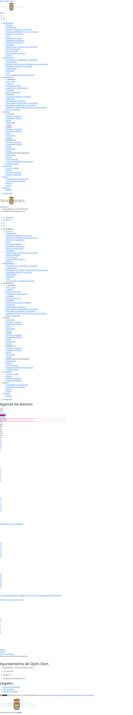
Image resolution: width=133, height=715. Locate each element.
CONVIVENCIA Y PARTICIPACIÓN (17, 88)
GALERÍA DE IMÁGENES (14, 175)
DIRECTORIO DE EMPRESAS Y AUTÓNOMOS (21, 105)
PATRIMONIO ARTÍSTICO (14, 118)
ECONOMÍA (10, 90)
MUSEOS (9, 125)
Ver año (2, 413)
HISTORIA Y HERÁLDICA (14, 116)
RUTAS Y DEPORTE (12, 160)
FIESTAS (8, 121)
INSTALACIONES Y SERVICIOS (15, 101)
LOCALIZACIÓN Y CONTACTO (15, 53)
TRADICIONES (10, 123)
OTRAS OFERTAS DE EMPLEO (15, 181)
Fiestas (2, 652)
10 (1, 498)
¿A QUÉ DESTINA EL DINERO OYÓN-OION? (20, 75)
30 (1, 446)
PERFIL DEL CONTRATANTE (15, 43)
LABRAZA (9, 190)
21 (1, 552)
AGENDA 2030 (7, 193)
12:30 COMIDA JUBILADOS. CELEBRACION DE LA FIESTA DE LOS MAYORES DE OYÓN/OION (30, 596)
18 (1, 546)
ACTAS (8, 36)
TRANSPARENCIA (8, 58)
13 (1, 505)
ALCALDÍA (9, 25)
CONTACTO (4, 207)
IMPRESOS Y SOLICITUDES (15, 34)
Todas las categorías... (7, 654)
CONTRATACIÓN (11, 62)
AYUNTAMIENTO (8, 23)
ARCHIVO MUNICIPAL (13, 49)
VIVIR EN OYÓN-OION (13, 86)
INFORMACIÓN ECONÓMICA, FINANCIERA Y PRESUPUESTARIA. (27, 64)
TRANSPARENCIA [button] (8, 264)
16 (1, 511)
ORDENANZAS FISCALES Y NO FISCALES (19, 66)
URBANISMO (10, 45)
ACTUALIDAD (7, 166)
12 (1, 502)
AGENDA (9, 170)
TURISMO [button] (6, 318)
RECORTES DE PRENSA (13, 173)
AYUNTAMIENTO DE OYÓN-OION (17, 179)
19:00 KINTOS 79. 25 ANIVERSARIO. (12, 524)
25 (1, 576)
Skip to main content (7, 1)
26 (1, 438)
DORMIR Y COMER (12, 164)
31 (1, 619)
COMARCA (9, 84)
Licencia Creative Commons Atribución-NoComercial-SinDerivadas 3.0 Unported (67, 695)
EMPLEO (6, 177)
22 (1, 554)
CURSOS (8, 186)
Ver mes (3, 415)
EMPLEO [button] (6, 383)
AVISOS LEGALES (8, 689)
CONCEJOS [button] (6, 394)
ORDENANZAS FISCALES (14, 38)
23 (1, 557)
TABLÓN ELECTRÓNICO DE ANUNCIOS (19, 30)
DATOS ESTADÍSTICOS (13, 92)
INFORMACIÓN (8, 77)
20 (1, 550)
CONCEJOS (6, 188)
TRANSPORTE (10, 99)
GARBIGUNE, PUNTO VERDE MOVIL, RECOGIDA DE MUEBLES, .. (27, 108)
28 (1, 442)
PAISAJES (9, 157)
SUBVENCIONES (11, 69)
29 (1, 444)
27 (1, 440)
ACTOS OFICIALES (12, 51)
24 (1, 574)
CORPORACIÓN (11, 28)
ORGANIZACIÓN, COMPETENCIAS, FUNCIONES (21, 60)
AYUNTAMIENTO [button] (8, 229)
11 (1, 500)
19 (1, 548)
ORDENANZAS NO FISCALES (15, 40)
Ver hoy (2, 417)
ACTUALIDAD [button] (7, 372)
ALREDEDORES (11, 155)
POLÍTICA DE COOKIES (10, 692)
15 (1, 509)
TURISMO (6, 112)
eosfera (19, 712)
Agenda (2, 650)
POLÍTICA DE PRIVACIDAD (11, 687)
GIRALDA (9, 56)
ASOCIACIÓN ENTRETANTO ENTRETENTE (19, 162)
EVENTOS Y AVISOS (12, 168)
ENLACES (9, 183)
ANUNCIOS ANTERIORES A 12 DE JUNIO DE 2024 (22, 32)
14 (1, 507)
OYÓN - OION (10, 82)
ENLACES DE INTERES (13, 110)
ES (4, 17)
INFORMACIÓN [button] (8, 283)
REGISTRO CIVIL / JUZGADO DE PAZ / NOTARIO (21, 47)
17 (1, 544)
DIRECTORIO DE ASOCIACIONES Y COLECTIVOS (22, 103)
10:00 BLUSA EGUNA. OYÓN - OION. (12, 600)
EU (4, 20)
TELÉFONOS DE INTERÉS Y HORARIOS (18, 97)
